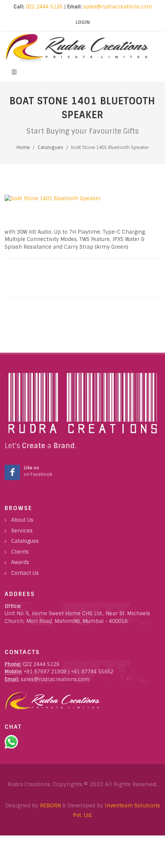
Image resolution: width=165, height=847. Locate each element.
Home (23, 147)
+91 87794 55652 (92, 671)
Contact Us (25, 573)
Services (22, 530)
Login (83, 22)
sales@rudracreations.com (117, 6)
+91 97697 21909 (44, 671)
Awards (20, 562)
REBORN (50, 805)
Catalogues (25, 541)
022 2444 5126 (43, 6)
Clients (20, 552)
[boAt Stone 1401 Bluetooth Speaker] (82, 199)
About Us (22, 520)
